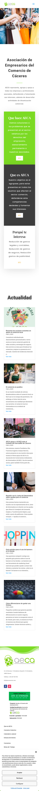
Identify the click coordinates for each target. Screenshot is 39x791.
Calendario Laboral (10, 734)
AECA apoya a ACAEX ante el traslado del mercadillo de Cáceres (18, 442)
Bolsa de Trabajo (9, 747)
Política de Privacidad (16, 788)
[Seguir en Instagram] (9, 686)
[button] (36, 752)
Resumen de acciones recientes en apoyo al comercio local (18, 331)
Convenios (7, 743)
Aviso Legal (26, 788)
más (19, 215)
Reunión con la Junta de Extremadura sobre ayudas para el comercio (19, 496)
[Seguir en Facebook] (5, 686)
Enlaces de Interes (10, 738)
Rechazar (19, 778)
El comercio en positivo (14, 387)
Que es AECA (8, 726)
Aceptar (19, 773)
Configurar (19, 784)
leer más (8, 356)
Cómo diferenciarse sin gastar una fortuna (18, 604)
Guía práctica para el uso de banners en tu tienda (19, 550)
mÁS (19, 158)
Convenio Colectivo (10, 730)
